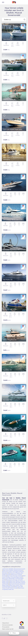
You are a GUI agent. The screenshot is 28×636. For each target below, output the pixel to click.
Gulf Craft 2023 (8, 69)
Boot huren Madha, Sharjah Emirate (13, 570)
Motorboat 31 (7, 39)
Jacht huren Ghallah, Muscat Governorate (13, 569)
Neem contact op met (7, 629)
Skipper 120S (7, 189)
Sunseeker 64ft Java (9, 310)
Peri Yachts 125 (7, 280)
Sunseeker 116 (7, 400)
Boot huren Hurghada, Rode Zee (13, 588)
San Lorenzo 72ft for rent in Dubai (13, 219)
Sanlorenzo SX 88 (8, 460)
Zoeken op (7, 19)
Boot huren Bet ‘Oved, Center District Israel (12, 587)
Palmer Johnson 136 (9, 430)
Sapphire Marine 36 (9, 99)
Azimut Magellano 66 (9, 340)
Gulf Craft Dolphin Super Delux (12, 129)
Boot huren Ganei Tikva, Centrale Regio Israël (12, 585)
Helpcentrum (5, 623)
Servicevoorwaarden (7, 625)
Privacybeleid (5, 627)
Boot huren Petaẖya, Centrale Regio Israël (13, 576)
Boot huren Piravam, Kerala (14, 575)
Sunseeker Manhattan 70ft (11, 249)
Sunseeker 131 (7, 370)
